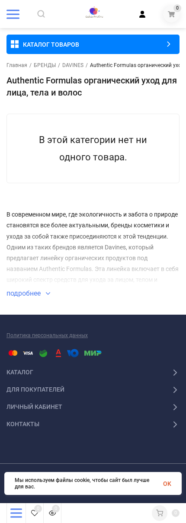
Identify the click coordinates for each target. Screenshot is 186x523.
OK (167, 483)
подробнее (24, 293)
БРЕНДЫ (45, 65)
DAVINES (72, 65)
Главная (16, 65)
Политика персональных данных (47, 335)
